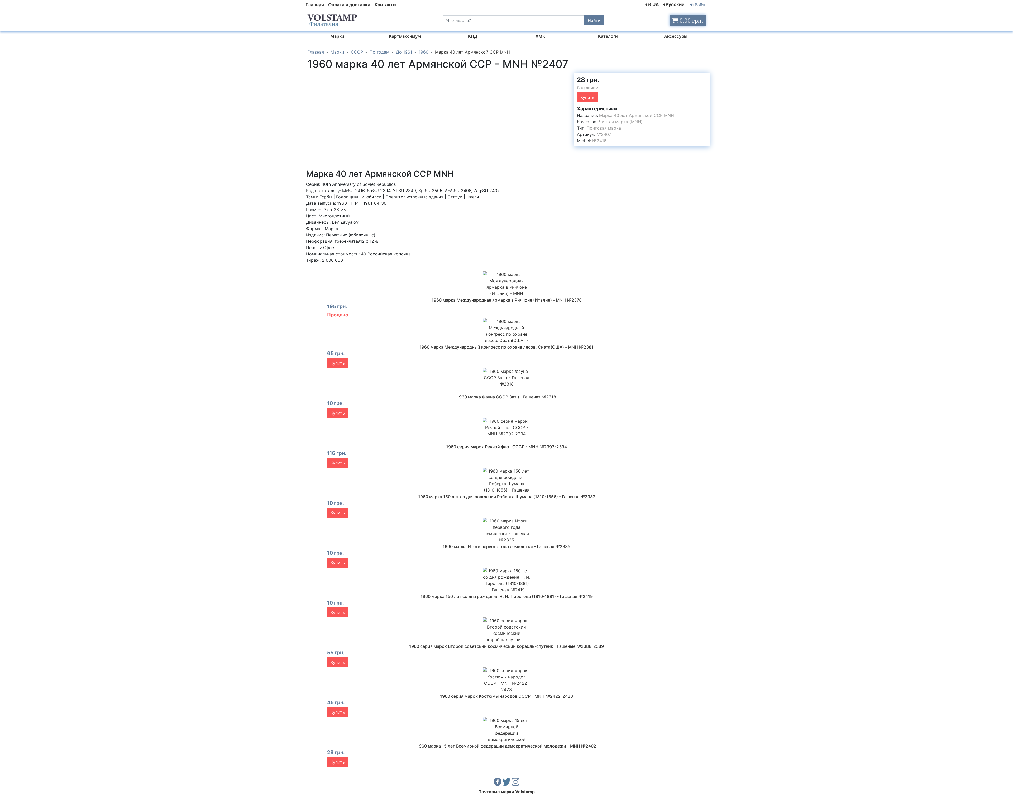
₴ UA (653, 4)
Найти (594, 20)
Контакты (385, 4)
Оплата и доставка (349, 4)
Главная (314, 4)
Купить (587, 97)
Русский (675, 4)
